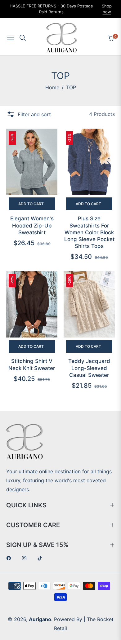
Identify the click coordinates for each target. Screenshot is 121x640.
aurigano (40, 619)
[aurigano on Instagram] (26, 558)
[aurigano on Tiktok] (41, 558)
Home (52, 87)
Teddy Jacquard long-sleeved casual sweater (89, 368)
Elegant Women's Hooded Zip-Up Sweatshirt (32, 225)
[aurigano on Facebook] (10, 558)
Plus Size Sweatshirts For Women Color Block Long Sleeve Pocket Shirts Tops (89, 232)
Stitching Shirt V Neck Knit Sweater (31, 364)
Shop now (107, 9)
